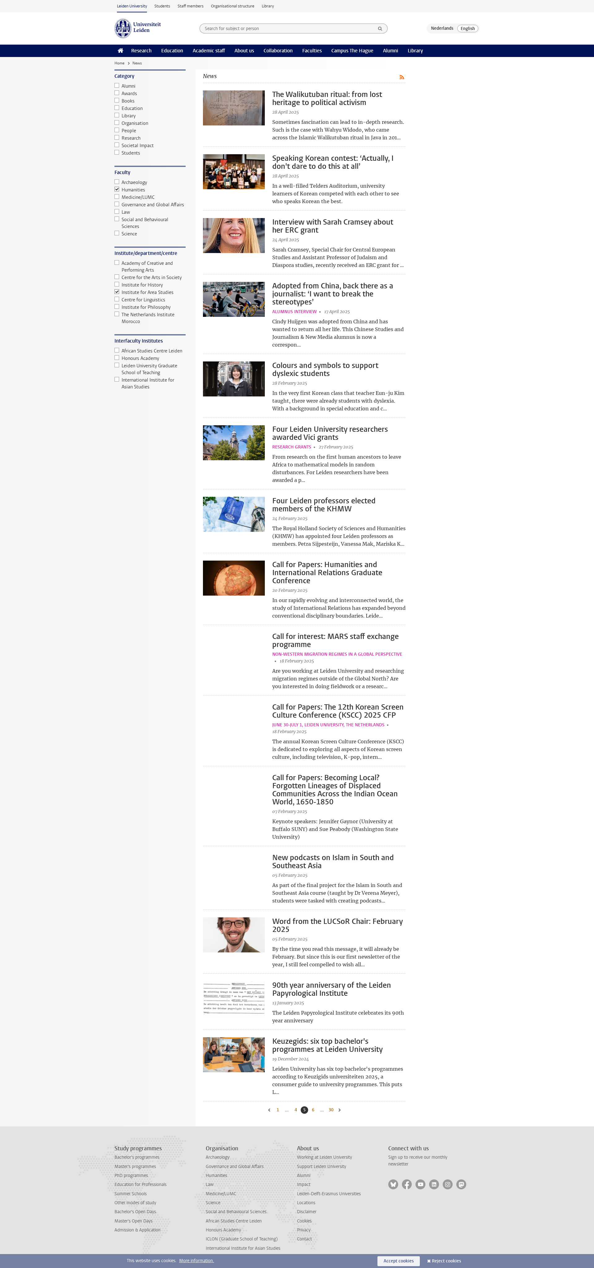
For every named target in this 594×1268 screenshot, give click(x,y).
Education (172, 50)
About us (244, 50)
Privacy (304, 1230)
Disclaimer (306, 1212)
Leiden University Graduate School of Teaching (149, 369)
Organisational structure (232, 6)
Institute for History (142, 285)
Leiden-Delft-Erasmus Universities (329, 1194)
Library (268, 6)
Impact (303, 1184)
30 (332, 1110)
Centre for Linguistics (143, 300)
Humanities (133, 190)
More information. (196, 1261)
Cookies (304, 1221)
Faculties (312, 50)
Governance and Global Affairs (153, 205)
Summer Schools (130, 1194)
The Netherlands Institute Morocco (148, 318)
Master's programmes (135, 1167)
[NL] (442, 28)
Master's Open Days (133, 1221)
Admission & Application (137, 1230)
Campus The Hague (352, 50)
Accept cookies (399, 1261)
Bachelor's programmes (136, 1157)
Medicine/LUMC (138, 197)
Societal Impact (138, 145)
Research (141, 50)
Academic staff (209, 50)
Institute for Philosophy (146, 307)
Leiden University (132, 6)
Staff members (191, 6)
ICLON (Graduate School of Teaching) (242, 1239)
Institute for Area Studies (148, 292)
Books (128, 101)
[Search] (380, 28)
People (129, 131)
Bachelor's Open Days (135, 1212)
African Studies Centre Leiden (152, 351)
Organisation (135, 123)
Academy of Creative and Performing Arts (147, 266)
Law (126, 212)
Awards (129, 93)
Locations (306, 1203)
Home (119, 63)
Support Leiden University (321, 1167)
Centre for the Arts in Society (152, 277)
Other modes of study (135, 1203)
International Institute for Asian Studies (148, 383)
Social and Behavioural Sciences (145, 223)
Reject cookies (446, 1261)
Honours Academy (140, 358)
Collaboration (278, 50)
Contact (304, 1239)
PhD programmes (131, 1175)
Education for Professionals (140, 1184)
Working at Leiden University (324, 1157)
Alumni (390, 50)
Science (129, 234)
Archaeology (134, 182)
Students (162, 6)
